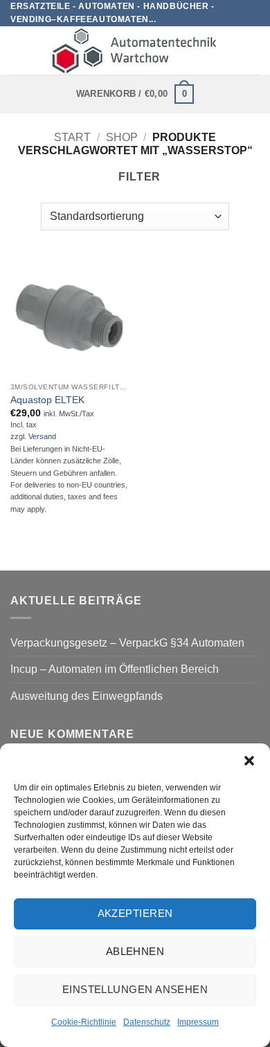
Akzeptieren (135, 913)
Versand (42, 436)
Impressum (198, 1022)
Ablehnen (135, 951)
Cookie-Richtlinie (83, 1022)
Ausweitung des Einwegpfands (86, 696)
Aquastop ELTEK (47, 400)
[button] (249, 761)
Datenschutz (146, 1022)
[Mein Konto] (253, 50)
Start (72, 137)
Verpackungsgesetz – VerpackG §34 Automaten (127, 643)
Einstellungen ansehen (135, 989)
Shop (122, 137)
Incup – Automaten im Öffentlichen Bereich (114, 669)
